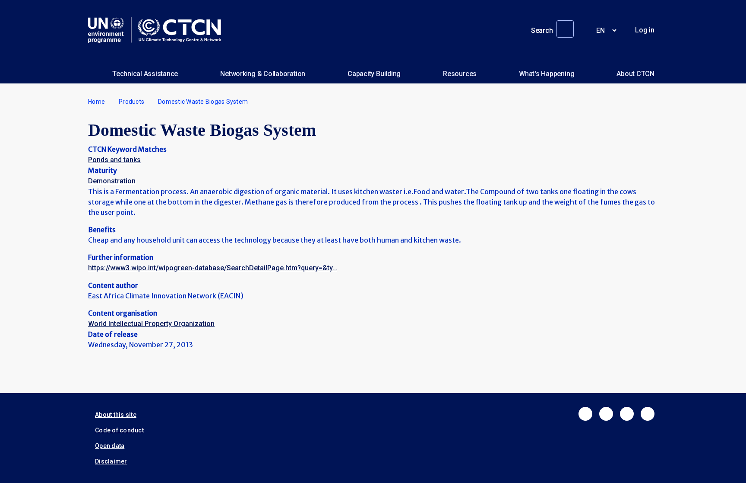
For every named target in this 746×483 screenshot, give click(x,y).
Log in (644, 30)
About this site (115, 414)
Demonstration (112, 181)
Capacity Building (374, 74)
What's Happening (546, 74)
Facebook (585, 414)
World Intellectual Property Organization (151, 324)
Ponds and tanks (114, 160)
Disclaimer (111, 461)
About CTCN (635, 74)
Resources (460, 74)
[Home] (158, 30)
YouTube (648, 414)
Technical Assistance (145, 74)
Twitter (606, 414)
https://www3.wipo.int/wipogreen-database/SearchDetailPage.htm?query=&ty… (212, 268)
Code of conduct (119, 430)
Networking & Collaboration (262, 74)
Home (96, 101)
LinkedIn (627, 414)
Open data (109, 445)
